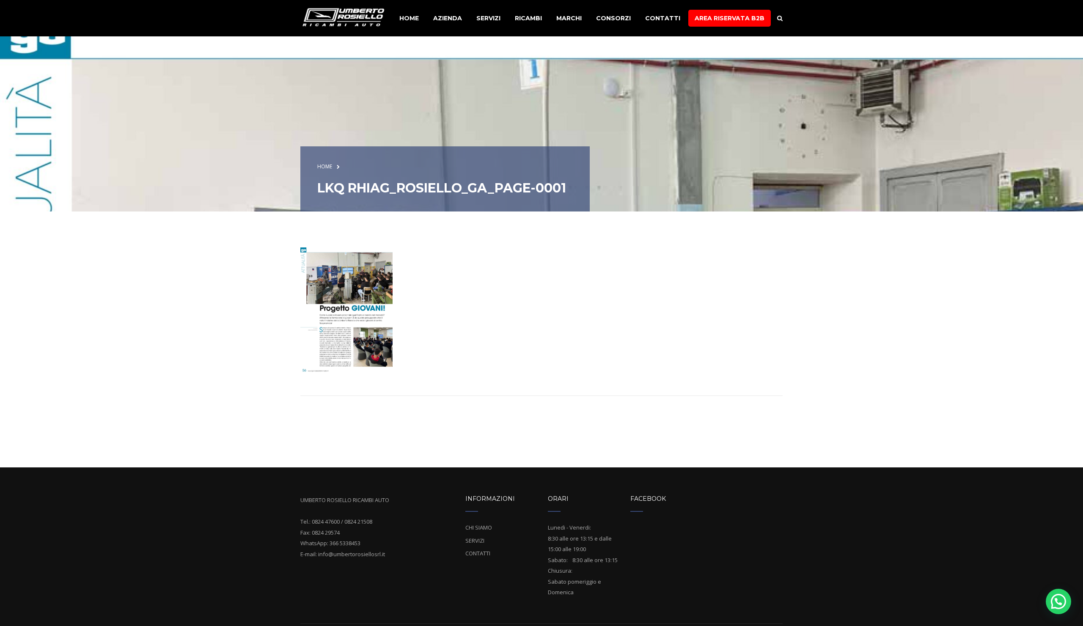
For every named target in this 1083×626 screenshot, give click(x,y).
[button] (1058, 601)
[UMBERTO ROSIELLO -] (343, 17)
